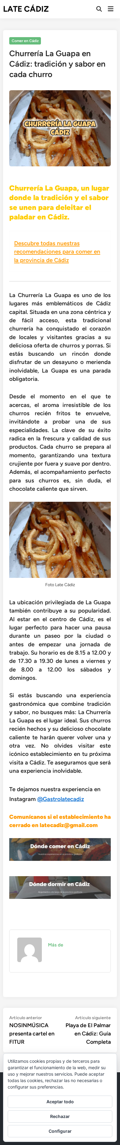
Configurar (60, 1131)
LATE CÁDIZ (26, 9)
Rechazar (60, 1116)
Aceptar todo (60, 1101)
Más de (55, 945)
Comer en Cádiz (25, 41)
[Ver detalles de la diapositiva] (60, 849)
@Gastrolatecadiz (60, 799)
